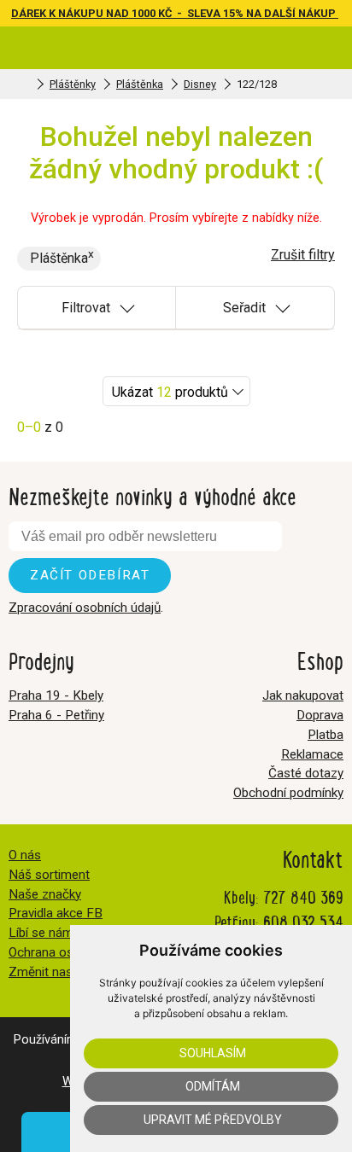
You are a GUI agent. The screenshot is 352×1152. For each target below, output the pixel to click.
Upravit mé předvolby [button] (213, 1119)
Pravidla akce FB (56, 913)
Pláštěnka (139, 84)
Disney (200, 84)
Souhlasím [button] (212, 1053)
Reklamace (312, 754)
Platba (325, 734)
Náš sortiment (49, 874)
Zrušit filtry (303, 255)
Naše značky (45, 894)
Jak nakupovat (302, 695)
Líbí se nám (41, 932)
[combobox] (176, 391)
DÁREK (30, 13)
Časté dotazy (305, 773)
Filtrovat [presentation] (86, 308)
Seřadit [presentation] (244, 308)
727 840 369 (303, 896)
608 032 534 (303, 921)
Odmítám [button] (212, 1086)
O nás (25, 855)
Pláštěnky (73, 84)
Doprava (319, 715)
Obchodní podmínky (288, 792)
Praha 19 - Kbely (56, 695)
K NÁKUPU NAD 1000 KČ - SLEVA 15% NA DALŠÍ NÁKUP (193, 13)
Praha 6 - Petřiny (56, 715)
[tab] (97, 308)
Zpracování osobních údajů (85, 607)
